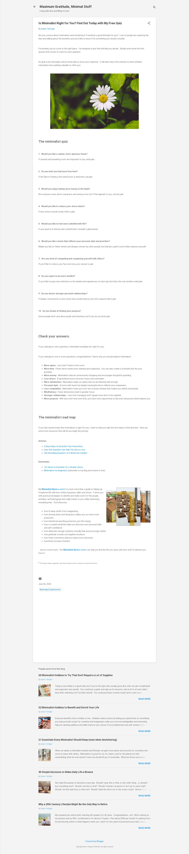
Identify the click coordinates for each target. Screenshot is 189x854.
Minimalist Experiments (50, 589)
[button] (149, 23)
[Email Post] (40, 579)
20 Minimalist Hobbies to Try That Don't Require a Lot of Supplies (75, 675)
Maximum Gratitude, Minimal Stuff (66, 7)
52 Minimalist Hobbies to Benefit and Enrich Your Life (68, 707)
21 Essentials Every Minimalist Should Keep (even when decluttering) (77, 739)
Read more (144, 699)
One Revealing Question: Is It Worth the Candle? (65, 453)
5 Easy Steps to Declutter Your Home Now (63, 446)
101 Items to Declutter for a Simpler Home (63, 467)
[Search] (154, 7)
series (53, 489)
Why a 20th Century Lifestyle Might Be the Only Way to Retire (72, 804)
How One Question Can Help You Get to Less (64, 449)
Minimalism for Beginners (55, 470)
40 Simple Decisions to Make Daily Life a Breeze (65, 772)
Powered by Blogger (95, 841)
